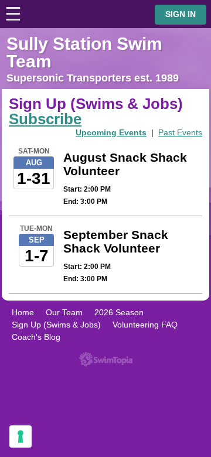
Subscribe (45, 119)
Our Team (64, 312)
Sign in (180, 14)
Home (23, 312)
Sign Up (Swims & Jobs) (56, 324)
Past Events (180, 132)
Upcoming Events (111, 132)
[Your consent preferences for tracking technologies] (20, 436)
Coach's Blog (36, 337)
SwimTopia (105, 359)
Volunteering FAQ (145, 324)
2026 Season (119, 312)
